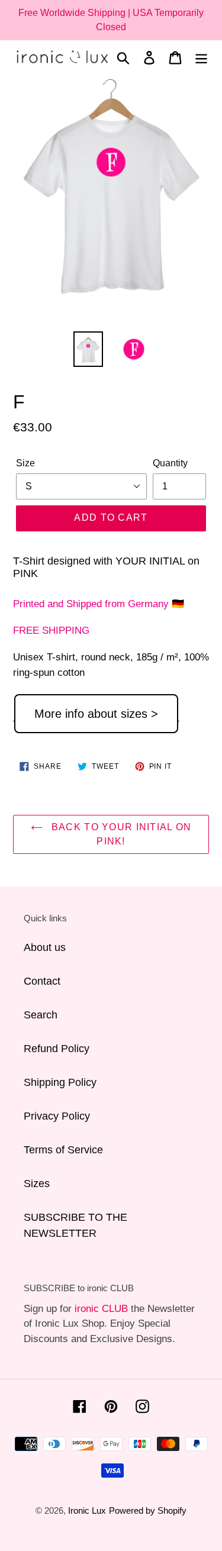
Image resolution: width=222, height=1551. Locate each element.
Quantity (170, 463)
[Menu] (201, 57)
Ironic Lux (87, 1510)
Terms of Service (63, 1150)
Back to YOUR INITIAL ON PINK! (120, 834)
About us (45, 947)
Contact (42, 981)
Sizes (37, 1183)
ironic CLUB (101, 1308)
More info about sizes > (96, 713)
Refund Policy (56, 1049)
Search (40, 1015)
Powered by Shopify (147, 1510)
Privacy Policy (57, 1116)
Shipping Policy (60, 1082)
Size (25, 463)
